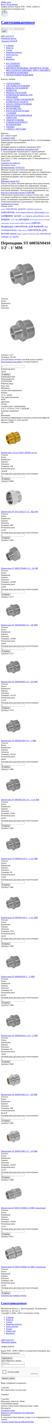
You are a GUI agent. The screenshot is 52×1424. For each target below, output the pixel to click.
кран (19, 234)
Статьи (9, 50)
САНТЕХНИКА (13, 66)
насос (25, 230)
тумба (46, 216)
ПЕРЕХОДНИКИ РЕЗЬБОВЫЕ (19, 75)
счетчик (12, 223)
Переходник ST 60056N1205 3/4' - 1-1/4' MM (20, 800)
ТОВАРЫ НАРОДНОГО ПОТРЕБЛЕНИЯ (17, 123)
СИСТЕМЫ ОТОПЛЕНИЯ (18, 86)
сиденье (30, 209)
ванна (47, 212)
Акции (9, 57)
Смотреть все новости (10, 163)
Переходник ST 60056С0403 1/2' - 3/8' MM (19, 1094)
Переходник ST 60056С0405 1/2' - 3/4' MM (19, 1151)
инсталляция (34, 220)
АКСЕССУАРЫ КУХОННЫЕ (19, 104)
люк (23, 216)
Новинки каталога (14, 52)
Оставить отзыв (8, 1410)
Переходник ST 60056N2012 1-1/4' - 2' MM (19, 1035)
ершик (13, 233)
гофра (19, 230)
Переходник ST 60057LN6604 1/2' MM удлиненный (23, 1208)
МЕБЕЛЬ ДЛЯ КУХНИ (16, 92)
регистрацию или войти (11, 362)
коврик (5, 219)
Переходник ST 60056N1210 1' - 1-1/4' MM (19, 859)
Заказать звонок (8, 1378)
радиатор (38, 209)
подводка (7, 226)
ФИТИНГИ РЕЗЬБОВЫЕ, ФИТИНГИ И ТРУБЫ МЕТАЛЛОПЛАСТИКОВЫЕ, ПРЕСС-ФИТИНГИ (28, 69)
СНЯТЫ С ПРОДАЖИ (16, 129)
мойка (3, 209)
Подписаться (7, 1358)
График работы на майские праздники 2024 (19, 149)
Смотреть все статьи (10, 204)
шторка (24, 219)
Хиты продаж (12, 55)
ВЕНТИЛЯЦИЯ (13, 106)
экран (22, 223)
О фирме (10, 45)
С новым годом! (8, 138)
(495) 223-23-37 (7, 36)
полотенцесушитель (24, 212)
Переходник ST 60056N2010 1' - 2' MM (17, 976)
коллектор (32, 234)
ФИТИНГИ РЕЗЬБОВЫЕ (17, 73)
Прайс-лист (11, 1331)
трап (38, 234)
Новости (10, 48)
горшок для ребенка (34, 216)
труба (15, 236)
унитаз (35, 222)
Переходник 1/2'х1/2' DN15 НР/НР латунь (19, 453)
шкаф (46, 227)
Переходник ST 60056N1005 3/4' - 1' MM (18, 741)
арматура (28, 223)
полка (12, 220)
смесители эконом (16, 208)
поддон (24, 234)
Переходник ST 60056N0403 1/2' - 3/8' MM (19, 625)
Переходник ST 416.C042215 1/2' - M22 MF (19, 512)
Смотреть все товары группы (13, 1295)
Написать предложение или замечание (17, 1413)
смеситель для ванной (29, 226)
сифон (17, 220)
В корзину (6, 374)
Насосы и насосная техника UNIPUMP (18, 192)
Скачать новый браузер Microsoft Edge (17, 1422)
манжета (17, 223)
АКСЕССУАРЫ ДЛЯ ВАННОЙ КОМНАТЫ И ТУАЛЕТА (20, 100)
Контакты (10, 59)
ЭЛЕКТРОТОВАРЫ (15, 120)
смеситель (8, 212)
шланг (18, 215)
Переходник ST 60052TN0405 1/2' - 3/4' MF (19, 568)
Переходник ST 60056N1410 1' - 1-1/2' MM (19, 918)
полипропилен (9, 230)
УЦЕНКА (10, 127)
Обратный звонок (8, 38)
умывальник (5, 223)
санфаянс (7, 215)
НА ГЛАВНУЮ (13, 63)
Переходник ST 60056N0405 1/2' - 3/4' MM (19, 682)
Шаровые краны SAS (10, 181)
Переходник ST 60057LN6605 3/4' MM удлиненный (23, 1267)
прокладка (39, 212)
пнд (11, 237)
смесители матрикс (44, 220)
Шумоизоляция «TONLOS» (13, 167)
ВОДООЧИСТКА (14, 108)
